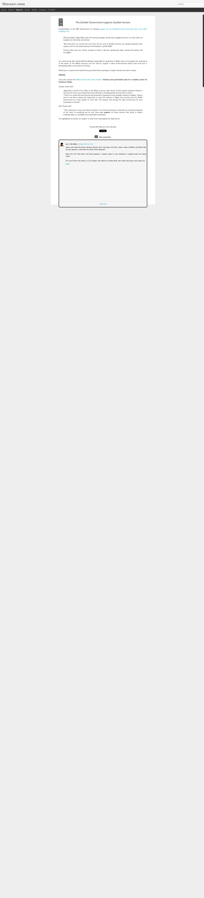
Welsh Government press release (89, 79)
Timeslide (51, 10)
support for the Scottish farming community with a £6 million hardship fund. (103, 30)
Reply (67, 163)
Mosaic (27, 10)
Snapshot (42, 10)
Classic (3, 10)
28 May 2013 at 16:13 (85, 144)
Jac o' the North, (71, 144)
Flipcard (11, 10)
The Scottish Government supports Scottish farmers (103, 22)
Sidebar (35, 10)
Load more (103, 203)
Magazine (19, 10)
